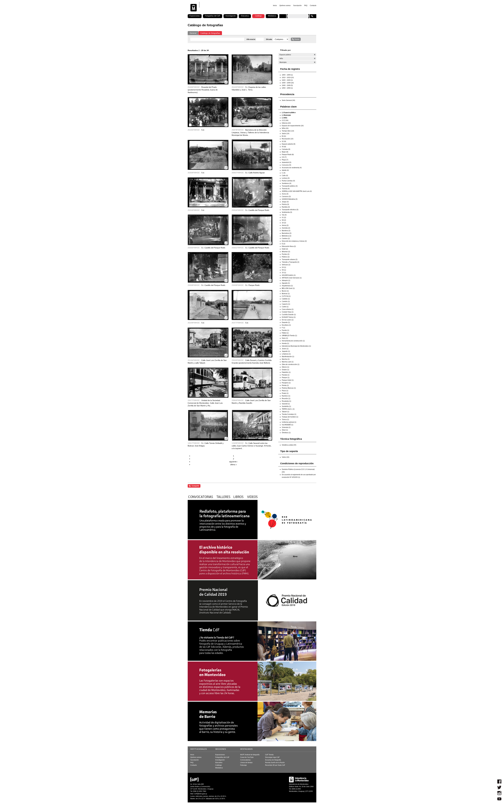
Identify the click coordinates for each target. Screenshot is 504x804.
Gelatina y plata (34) (289, 445)
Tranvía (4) (286, 189)
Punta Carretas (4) (288, 181)
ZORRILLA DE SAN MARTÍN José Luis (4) (297, 191)
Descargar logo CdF (272, 757)
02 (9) (284, 141)
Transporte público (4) (290, 186)
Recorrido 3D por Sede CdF (275, 765)
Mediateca (272, 16)
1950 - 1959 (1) (287, 88)
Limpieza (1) (286, 354)
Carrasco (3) (286, 196)
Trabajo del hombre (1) (290, 417)
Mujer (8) (285, 152)
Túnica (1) (285, 419)
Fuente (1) (285, 330)
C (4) (283, 173)
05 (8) (284, 147)
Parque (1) (285, 377)
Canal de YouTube (247, 757)
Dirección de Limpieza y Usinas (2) (294, 241)
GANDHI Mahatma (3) (289, 199)
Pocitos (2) (285, 254)
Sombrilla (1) (286, 406)
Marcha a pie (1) (287, 362)
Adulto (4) (285, 170)
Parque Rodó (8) (288, 154)
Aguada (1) (286, 283)
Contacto (313, 5)
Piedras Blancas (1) (289, 388)
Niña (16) (285, 128)
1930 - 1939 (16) (288, 83)
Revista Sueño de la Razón (275, 762)
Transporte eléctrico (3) (290, 210)
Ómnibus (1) (286, 433)
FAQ (305, 5)
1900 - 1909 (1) (287, 75)
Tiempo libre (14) (288, 131)
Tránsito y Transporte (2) (290, 262)
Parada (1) (285, 375)
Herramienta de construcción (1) (293, 341)
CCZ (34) (285, 120)
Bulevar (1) (286, 293)
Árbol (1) (285, 430)
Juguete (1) (286, 351)
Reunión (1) (286, 398)
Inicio (275, 5)
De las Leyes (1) (287, 320)
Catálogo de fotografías (210, 33)
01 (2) (284, 217)
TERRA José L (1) (288, 409)
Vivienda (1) (286, 427)
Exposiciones (195, 16)
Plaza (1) (285, 391)
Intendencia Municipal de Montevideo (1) (296, 346)
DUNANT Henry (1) (289, 317)
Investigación (230, 16)
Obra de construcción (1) (290, 364)
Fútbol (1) (285, 333)
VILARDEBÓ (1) (287, 425)
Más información (226, 82)
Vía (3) (284, 215)
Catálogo (258, 16)
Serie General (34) (288, 100)
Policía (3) (285, 204)
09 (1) (284, 270)
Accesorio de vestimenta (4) (292, 168)
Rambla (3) (286, 207)
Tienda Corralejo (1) (289, 414)
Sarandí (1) (286, 404)
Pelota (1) (285, 385)
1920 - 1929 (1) (287, 80)
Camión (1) (286, 301)
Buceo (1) (285, 291)
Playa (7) (285, 160)
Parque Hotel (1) (288, 380)
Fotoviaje (243, 765)
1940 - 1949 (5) (287, 85)
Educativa (245, 16)
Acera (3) (285, 194)
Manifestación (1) (288, 356)
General (193, 33)
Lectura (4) (286, 178)
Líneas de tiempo (246, 762)
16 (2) (284, 223)
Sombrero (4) (286, 183)
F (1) (283, 328)
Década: (269, 39)
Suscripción (297, 5)
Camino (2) (286, 238)
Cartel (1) (285, 307)
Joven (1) (285, 349)
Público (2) (286, 257)
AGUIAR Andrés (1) (289, 275)
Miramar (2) (286, 252)
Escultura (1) (286, 325)
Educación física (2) (289, 246)
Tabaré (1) (285, 412)
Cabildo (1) (286, 299)
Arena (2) (285, 225)
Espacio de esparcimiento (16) (293, 126)
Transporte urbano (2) (289, 259)
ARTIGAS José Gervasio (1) (292, 278)
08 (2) (284, 220)
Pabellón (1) (286, 372)
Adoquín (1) (286, 280)
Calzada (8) (286, 149)
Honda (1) (285, 343)
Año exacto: (251, 39)
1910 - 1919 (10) (288, 77)
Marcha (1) (286, 359)
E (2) (283, 244)
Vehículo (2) (286, 265)
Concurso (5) (286, 165)
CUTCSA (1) (286, 296)
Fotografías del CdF (212, 16)
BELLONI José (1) (288, 288)
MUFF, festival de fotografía (249, 755)
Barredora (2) (286, 233)
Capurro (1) (286, 304)
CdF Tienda (269, 755)
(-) (315, 55)
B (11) (284, 136)
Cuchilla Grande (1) (289, 314)
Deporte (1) (286, 322)
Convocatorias (245, 760)
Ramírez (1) (286, 396)
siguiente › (233, 462)
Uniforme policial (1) (289, 422)
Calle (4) (285, 175)
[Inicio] (222, 13)
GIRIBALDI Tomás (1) (289, 335)
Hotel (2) (285, 249)
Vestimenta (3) (287, 212)
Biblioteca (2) (286, 236)
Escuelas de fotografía (273, 760)
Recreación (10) (287, 139)
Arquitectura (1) (287, 286)
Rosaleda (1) (286, 401)
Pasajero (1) (286, 383)
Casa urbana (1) (287, 309)
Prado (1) (285, 393)
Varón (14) (285, 133)
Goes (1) (285, 338)
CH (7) (284, 157)
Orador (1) (285, 370)
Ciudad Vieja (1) (287, 312)
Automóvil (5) (286, 162)
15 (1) (284, 273)
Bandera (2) (286, 231)
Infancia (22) (286, 123)
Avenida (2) (286, 228)
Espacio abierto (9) (288, 144)
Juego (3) (285, 202)
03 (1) (284, 267)
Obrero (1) (285, 367)
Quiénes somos (285, 5)
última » (233, 464)
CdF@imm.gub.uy (200, 794)
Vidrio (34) (285, 457)
